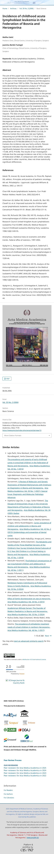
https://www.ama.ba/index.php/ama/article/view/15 (22, 430)
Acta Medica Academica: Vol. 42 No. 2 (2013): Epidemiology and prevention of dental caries (29, 532)
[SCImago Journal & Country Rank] (15, 683)
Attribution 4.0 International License (34, 659)
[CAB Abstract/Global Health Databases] (10, 731)
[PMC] (24, 717)
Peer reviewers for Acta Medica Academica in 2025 (25, 768)
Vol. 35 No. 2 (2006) (26, 8)
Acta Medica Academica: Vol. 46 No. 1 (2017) (26, 630)
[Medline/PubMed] (10, 717)
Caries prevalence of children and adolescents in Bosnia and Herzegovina (29, 526)
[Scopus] (11, 724)
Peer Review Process (12, 760)
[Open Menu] (2, 2)
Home (5, 8)
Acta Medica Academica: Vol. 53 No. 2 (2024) (26, 614)
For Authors (8, 794)
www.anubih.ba (33, 837)
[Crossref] (10, 741)
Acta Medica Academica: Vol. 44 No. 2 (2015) (26, 602)
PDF (8, 379)
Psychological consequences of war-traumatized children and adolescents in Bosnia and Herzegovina (29, 563)
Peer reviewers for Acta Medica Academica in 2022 (25, 775)
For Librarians (9, 798)
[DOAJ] (24, 731)
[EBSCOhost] (26, 741)
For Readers (8, 790)
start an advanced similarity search (29, 641)
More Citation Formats (12, 435)
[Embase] (29, 724)
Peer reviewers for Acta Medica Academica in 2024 (25, 770)
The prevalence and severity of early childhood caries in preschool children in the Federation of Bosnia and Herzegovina (28, 462)
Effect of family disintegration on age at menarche (29, 598)
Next (47, 636)
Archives (13, 8)
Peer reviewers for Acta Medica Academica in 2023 (25, 773)
